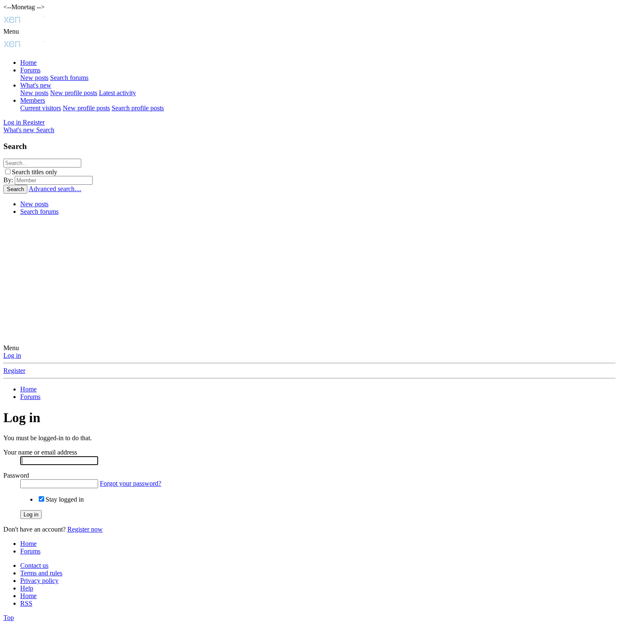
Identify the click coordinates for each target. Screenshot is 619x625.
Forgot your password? (130, 483)
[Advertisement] (309, 281)
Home (28, 62)
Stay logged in (64, 499)
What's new (35, 85)
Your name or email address (40, 452)
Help (26, 588)
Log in (12, 355)
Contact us (34, 565)
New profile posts (73, 92)
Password (16, 475)
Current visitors (40, 108)
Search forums (69, 77)
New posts (34, 77)
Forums (30, 70)
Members (32, 100)
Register (14, 370)
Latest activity (117, 92)
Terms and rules (41, 573)
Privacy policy (39, 580)
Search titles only (34, 172)
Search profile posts (138, 108)
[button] (11, 31)
